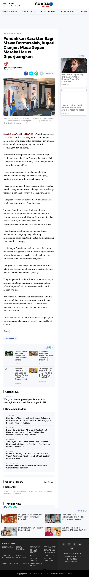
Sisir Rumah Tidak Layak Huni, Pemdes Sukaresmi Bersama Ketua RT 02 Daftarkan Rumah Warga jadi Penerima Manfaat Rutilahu (28, 420)
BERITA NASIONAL (20, 548)
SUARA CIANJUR (9, 11)
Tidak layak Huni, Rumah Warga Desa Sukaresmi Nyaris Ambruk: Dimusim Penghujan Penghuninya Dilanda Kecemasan (28, 444)
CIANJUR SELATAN (47, 11)
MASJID (33, 556)
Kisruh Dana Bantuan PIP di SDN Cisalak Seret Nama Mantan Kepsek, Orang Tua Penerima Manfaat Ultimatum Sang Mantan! (26, 432)
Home (5, 33)
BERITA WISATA (50, 547)
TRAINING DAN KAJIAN (36, 564)
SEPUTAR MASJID (9, 563)
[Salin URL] (42, 73)
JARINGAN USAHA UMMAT (8, 557)
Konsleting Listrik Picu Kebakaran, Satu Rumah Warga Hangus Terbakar (27, 466)
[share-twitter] (31, 73)
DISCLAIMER (72, 559)
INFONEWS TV (49, 553)
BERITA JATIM (7, 547)
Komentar (50, 73)
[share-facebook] (26, 73)
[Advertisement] (44, 21)
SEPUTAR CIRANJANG (48, 560)
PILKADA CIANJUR (68, 11)
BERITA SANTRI (36, 547)
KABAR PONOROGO (21, 557)
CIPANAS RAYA (28, 11)
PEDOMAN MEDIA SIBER (71, 556)
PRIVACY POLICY (76, 554)
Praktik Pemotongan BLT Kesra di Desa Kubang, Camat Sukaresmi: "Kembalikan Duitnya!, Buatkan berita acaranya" (28, 455)
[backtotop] (44, 571)
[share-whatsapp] (36, 73)
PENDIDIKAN (49, 556)
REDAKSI (64, 554)
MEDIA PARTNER (71, 562)
